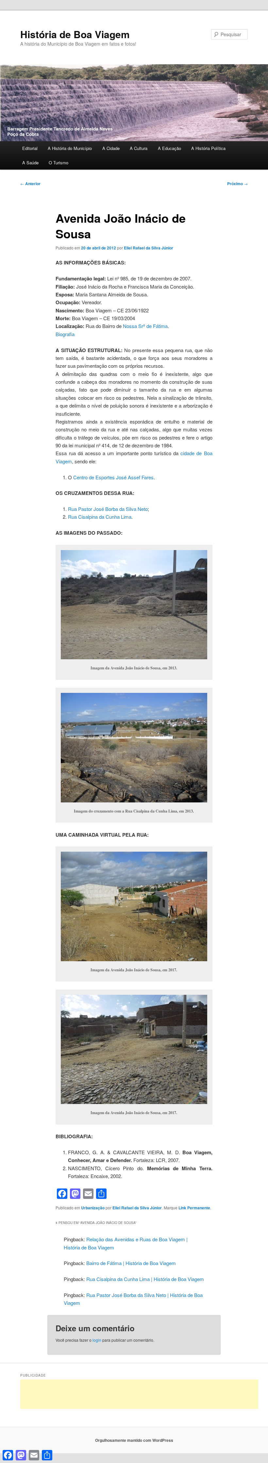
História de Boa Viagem (75, 34)
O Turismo (58, 162)
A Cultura (138, 148)
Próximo (237, 184)
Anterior (30, 184)
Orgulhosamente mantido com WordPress (134, 1440)
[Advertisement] (139, 1394)
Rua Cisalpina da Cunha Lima (99, 516)
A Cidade (111, 148)
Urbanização (93, 1208)
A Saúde (30, 162)
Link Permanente (194, 1208)
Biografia (65, 334)
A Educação (169, 148)
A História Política (208, 148)
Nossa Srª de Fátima (145, 325)
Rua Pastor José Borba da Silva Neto (108, 508)
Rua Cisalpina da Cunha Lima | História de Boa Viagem (145, 1279)
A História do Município (70, 148)
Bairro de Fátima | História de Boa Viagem (131, 1263)
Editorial (30, 148)
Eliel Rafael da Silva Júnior (148, 248)
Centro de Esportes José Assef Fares (113, 477)
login (96, 1340)
